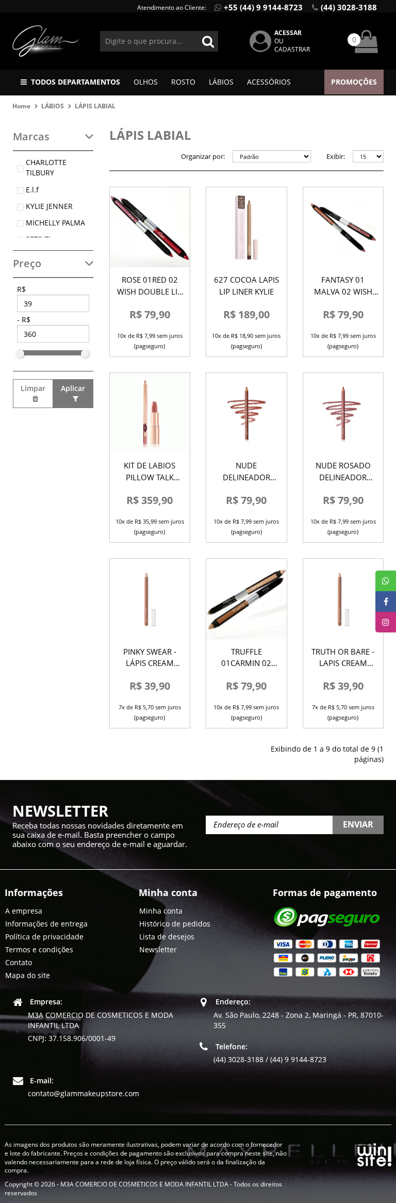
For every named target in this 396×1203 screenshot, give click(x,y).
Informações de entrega (46, 924)
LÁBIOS (221, 82)
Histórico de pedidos (174, 924)
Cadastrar (292, 49)
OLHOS (146, 82)
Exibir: (335, 156)
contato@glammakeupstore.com (83, 1093)
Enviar (358, 824)
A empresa (23, 911)
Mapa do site (27, 975)
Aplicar (73, 388)
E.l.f (32, 189)
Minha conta (161, 911)
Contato (18, 962)
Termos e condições (39, 949)
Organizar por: (203, 156)
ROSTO (183, 82)
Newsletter (158, 949)
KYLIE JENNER (49, 206)
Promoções (354, 82)
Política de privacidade (44, 936)
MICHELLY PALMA (55, 222)
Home (21, 106)
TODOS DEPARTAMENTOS (75, 82)
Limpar (33, 388)
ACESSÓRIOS (269, 82)
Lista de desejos (166, 936)
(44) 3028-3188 (349, 7)
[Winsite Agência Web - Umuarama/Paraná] (374, 1152)
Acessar (288, 32)
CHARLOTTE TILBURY (46, 167)
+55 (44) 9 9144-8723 (263, 7)
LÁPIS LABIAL (95, 106)
